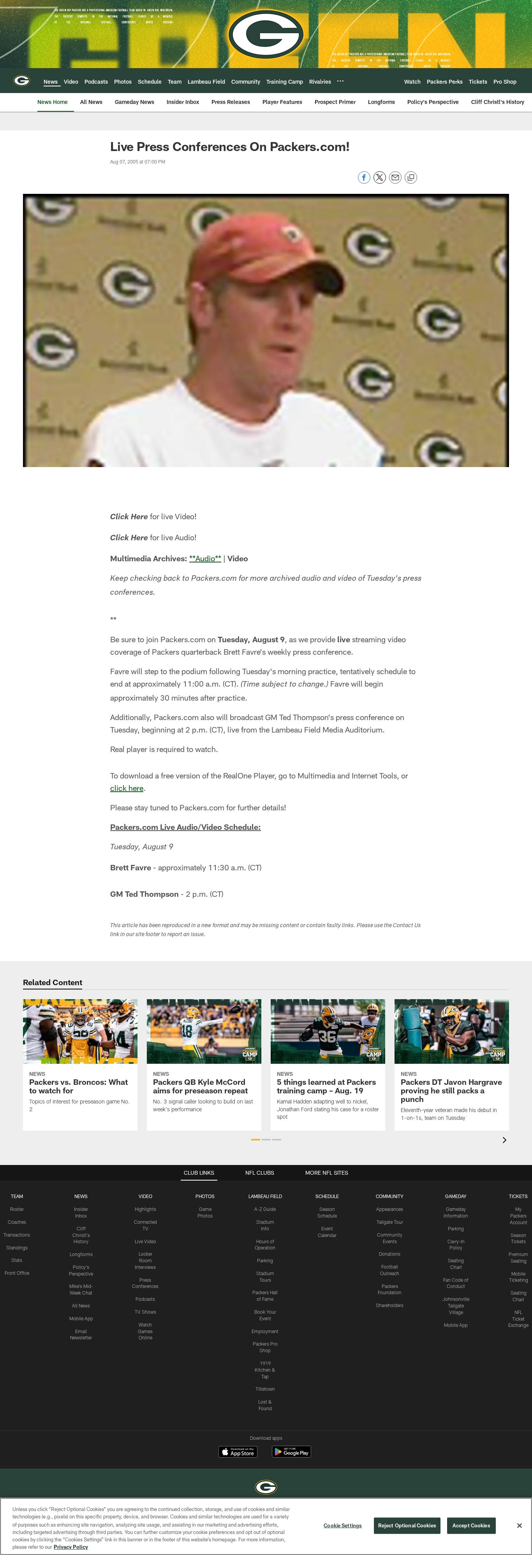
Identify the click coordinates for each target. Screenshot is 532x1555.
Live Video (145, 1241)
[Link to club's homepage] (21, 80)
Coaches (17, 1222)
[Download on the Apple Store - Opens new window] (238, 1452)
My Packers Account (518, 1215)
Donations (389, 1253)
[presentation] (506, 1141)
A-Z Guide (265, 1209)
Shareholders (389, 1305)
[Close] (519, 1525)
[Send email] (395, 181)
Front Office (17, 1273)
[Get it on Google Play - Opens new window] (291, 1455)
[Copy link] (411, 177)
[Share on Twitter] (379, 181)
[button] (255, 1139)
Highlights (145, 1209)
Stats (16, 1260)
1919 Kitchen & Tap (265, 1369)
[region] (266, 1526)
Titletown (265, 1389)
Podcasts (145, 1299)
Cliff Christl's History (81, 1235)
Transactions (17, 1234)
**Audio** (205, 558)
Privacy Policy (71, 1547)
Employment (265, 1331)
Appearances (389, 1209)
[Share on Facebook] (364, 181)
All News (81, 1305)
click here (126, 787)
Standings (17, 1247)
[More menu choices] (340, 81)
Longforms (81, 1254)
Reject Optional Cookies (407, 1525)
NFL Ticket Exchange (518, 1318)
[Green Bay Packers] (266, 1488)
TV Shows (145, 1311)
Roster (17, 1209)
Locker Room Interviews (145, 1260)
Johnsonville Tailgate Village (455, 1305)
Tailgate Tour (390, 1222)
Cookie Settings (343, 1525)
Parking (265, 1260)
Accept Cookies (471, 1525)
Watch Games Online (145, 1331)
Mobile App (81, 1318)
